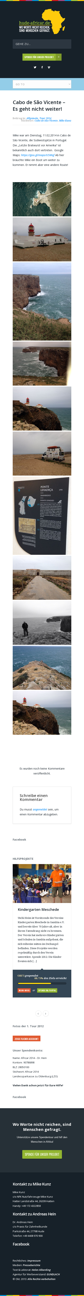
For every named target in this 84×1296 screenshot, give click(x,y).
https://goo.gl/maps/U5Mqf (38, 155)
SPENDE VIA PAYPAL (47, 990)
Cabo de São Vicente (46, 120)
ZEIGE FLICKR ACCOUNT (26, 1039)
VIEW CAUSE (45, 866)
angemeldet (40, 809)
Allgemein (32, 118)
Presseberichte (31, 1265)
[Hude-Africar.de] (42, 33)
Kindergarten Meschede (38, 909)
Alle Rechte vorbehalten (41, 1279)
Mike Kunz (65, 120)
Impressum (34, 1260)
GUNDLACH (53, 1274)
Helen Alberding (41, 1270)
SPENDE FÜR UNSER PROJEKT (39, 57)
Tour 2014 (45, 118)
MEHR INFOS (24, 990)
